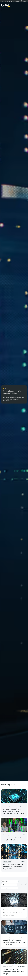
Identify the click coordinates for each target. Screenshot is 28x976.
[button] (24, 1)
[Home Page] (5, 5)
